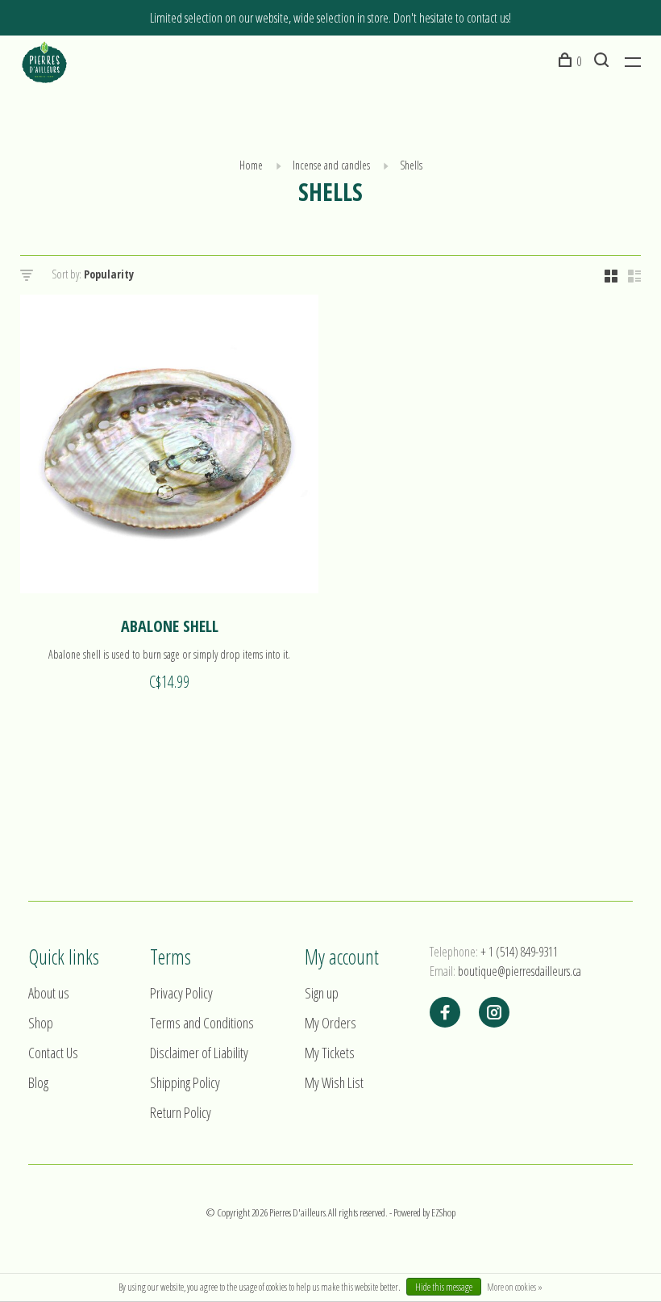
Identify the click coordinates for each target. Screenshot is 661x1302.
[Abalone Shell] (169, 446)
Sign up (322, 993)
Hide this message (443, 1287)
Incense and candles (331, 165)
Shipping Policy (185, 1082)
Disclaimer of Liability (199, 1052)
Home (251, 165)
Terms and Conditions (202, 1022)
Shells (411, 165)
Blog (38, 1082)
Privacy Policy (181, 993)
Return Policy (180, 1112)
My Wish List (334, 1082)
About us (48, 993)
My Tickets (330, 1052)
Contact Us (53, 1052)
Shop (40, 1022)
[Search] (603, 61)
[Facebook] (445, 1013)
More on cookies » (515, 1287)
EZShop (443, 1212)
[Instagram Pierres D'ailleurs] (494, 1013)
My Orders (330, 1022)
